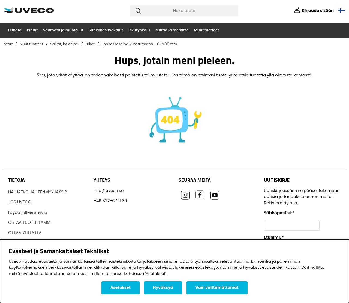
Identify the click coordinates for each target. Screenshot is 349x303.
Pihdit (32, 30)
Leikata (15, 30)
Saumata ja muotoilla (63, 30)
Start (8, 44)
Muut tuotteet (206, 30)
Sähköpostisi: (279, 213)
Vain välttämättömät (217, 288)
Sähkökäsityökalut (106, 30)
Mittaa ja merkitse (172, 30)
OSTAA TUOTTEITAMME (30, 223)
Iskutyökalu (139, 30)
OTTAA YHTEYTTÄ (24, 233)
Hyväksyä (163, 288)
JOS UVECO (19, 202)
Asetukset (120, 288)
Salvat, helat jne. (64, 44)
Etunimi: (274, 238)
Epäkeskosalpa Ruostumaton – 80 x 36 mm (139, 44)
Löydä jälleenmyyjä (27, 213)
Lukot (90, 44)
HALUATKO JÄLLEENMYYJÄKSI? (37, 192)
